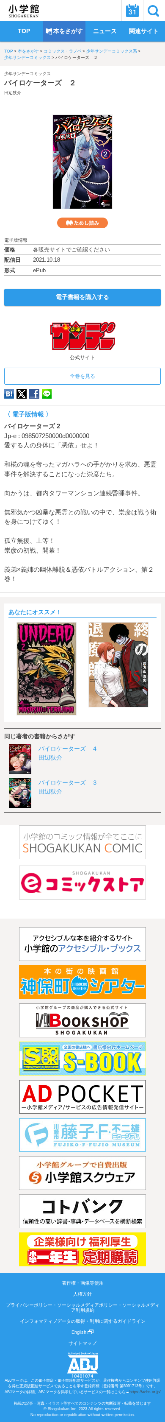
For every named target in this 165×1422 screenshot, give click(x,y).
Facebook (34, 394)
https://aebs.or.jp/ (145, 1392)
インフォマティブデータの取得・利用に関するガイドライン (83, 1321)
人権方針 (82, 1293)
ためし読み (82, 223)
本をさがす (28, 51)
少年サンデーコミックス (27, 57)
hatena (9, 394)
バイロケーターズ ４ (68, 748)
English (80, 1332)
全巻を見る (82, 376)
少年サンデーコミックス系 (111, 51)
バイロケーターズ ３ (68, 782)
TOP (8, 51)
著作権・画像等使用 (83, 1282)
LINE (47, 394)
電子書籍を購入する (82, 296)
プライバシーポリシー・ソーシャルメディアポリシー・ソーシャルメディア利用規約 (83, 1307)
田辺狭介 (12, 92)
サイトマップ (82, 1343)
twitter (21, 394)
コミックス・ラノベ (63, 51)
